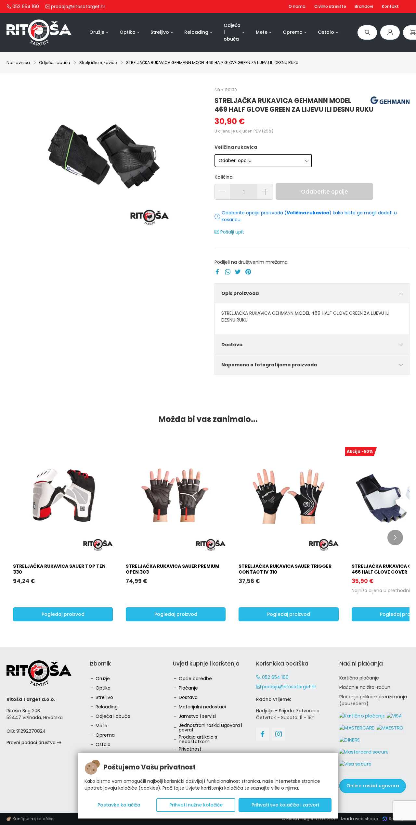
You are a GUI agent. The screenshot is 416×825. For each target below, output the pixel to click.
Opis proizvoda (240, 293)
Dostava (231, 344)
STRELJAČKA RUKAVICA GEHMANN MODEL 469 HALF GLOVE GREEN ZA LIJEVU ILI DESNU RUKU (212, 62)
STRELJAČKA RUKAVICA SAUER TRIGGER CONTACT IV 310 (285, 569)
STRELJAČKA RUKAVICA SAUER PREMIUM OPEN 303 (172, 569)
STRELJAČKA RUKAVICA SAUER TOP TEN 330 (59, 569)
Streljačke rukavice (98, 62)
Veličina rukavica (235, 147)
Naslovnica (18, 62)
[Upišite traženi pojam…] (367, 32)
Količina (223, 177)
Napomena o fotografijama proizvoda (269, 365)
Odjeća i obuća (54, 62)
